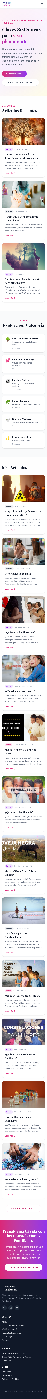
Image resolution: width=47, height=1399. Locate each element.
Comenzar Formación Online (23, 1267)
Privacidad (6, 1372)
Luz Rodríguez (8, 1336)
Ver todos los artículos (22, 1208)
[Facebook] (4, 1307)
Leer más (9, 173)
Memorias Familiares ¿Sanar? (21, 1179)
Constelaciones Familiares (13, 1325)
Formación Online (14, 74)
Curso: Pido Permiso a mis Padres (16, 1357)
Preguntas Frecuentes (11, 1333)
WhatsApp (6, 1361)
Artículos (5, 1322)
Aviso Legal (7, 1375)
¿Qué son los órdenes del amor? (22, 995)
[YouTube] (17, 1307)
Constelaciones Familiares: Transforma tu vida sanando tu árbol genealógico (22, 158)
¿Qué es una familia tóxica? (20, 632)
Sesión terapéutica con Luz (14, 1353)
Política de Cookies (10, 1379)
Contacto (6, 1340)
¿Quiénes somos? (9, 1329)
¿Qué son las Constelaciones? (20, 82)
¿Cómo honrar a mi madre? (20, 691)
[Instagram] (10, 1307)
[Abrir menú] (42, 4)
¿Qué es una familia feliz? (19, 812)
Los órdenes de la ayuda (18, 573)
